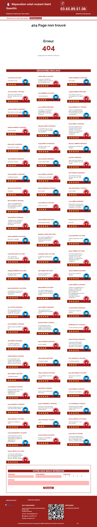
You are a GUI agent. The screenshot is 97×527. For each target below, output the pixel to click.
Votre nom (11, 474)
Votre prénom (40, 474)
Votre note (66, 474)
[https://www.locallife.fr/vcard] (56, 511)
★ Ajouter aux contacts (72, 508)
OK (77, 523)
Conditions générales (34, 500)
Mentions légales (11, 500)
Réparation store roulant (83, 13)
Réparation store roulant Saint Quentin (17, 13)
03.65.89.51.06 (32, 516)
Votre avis (11, 480)
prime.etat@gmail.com (32, 513)
